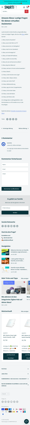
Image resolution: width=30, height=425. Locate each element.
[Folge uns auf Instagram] (5, 226)
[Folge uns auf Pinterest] (8, 226)
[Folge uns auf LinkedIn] (17, 226)
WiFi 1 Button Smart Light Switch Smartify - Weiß (9, 336)
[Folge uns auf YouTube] (11, 226)
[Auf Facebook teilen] (7, 119)
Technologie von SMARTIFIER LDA (9, 421)
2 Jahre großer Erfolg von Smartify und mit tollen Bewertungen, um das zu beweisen (17, 260)
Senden (15, 212)
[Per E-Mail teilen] (16, 119)
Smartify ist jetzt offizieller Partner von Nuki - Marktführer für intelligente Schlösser (19, 269)
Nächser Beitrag (23, 128)
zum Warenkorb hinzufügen (11, 356)
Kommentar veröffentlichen (11, 189)
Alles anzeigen (24, 278)
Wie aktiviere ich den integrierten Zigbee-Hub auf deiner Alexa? (12, 299)
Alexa (23, 34)
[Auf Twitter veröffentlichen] (13, 119)
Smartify (5, 333)
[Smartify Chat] (26, 421)
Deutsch (4, 394)
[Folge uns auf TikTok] (14, 226)
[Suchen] (26, 11)
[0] (27, 7)
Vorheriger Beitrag (8, 128)
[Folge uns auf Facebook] (3, 226)
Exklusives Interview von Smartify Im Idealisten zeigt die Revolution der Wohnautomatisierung (19, 251)
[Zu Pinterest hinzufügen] (10, 119)
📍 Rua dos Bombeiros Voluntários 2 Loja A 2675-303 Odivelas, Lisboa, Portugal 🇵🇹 (15, 2)
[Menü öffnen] (2, 7)
